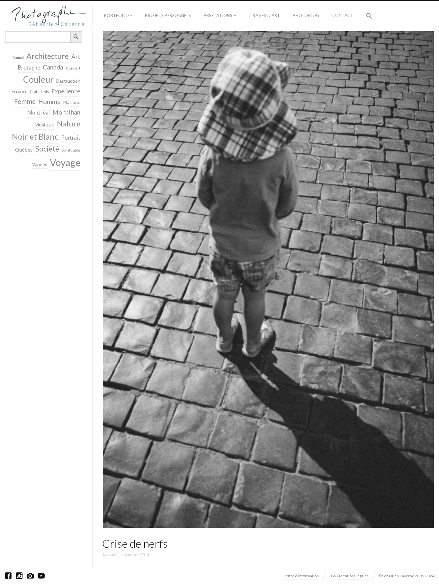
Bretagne (29, 67)
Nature (68, 123)
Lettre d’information (301, 575)
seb (112, 554)
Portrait (70, 137)
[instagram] (19, 575)
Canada (53, 67)
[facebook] (8, 575)
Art (75, 56)
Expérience (65, 91)
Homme (49, 101)
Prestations (218, 15)
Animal (18, 57)
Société (47, 148)
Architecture (47, 55)
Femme (25, 101)
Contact (343, 15)
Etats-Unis (39, 91)
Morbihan (66, 112)
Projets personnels (168, 15)
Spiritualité (71, 150)
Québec (24, 149)
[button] (369, 16)
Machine (71, 102)
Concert (73, 68)
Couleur (38, 79)
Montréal (38, 112)
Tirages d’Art (264, 15)
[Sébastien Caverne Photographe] (49, 16)
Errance (19, 91)
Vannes (39, 164)
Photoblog (306, 15)
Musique (44, 124)
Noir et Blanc (35, 136)
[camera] (30, 575)
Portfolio (116, 15)
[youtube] (41, 575)
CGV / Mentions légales (348, 575)
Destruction (68, 81)
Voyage (65, 162)
